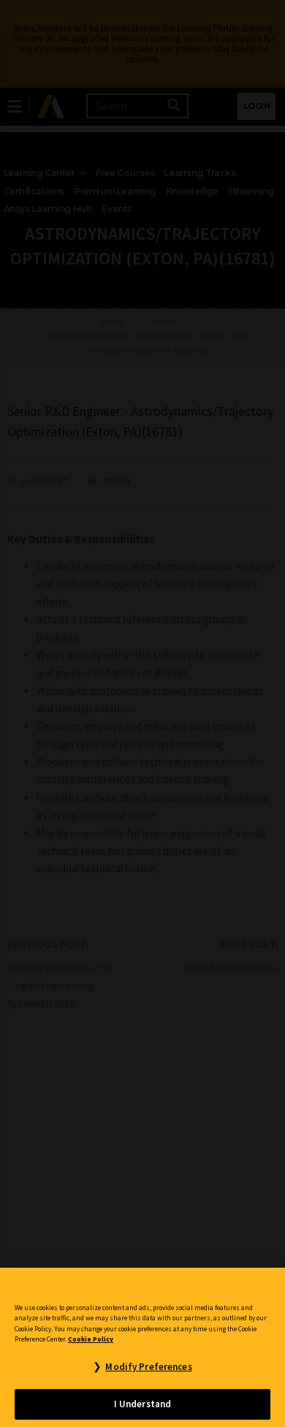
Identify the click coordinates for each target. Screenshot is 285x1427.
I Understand (143, 1404)
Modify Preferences (148, 1367)
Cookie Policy (90, 1339)
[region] (142, 1347)
